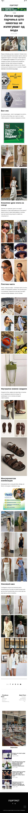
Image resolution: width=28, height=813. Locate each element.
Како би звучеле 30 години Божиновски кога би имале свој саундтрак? (14, 728)
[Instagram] (15, 803)
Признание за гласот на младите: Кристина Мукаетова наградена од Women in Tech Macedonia (18, 784)
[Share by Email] (20, 684)
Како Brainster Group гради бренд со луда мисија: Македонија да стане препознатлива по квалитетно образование (18, 763)
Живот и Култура (14, 713)
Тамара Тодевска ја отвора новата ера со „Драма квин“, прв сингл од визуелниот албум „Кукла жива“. (18, 773)
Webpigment (23, 810)
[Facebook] (12, 803)
